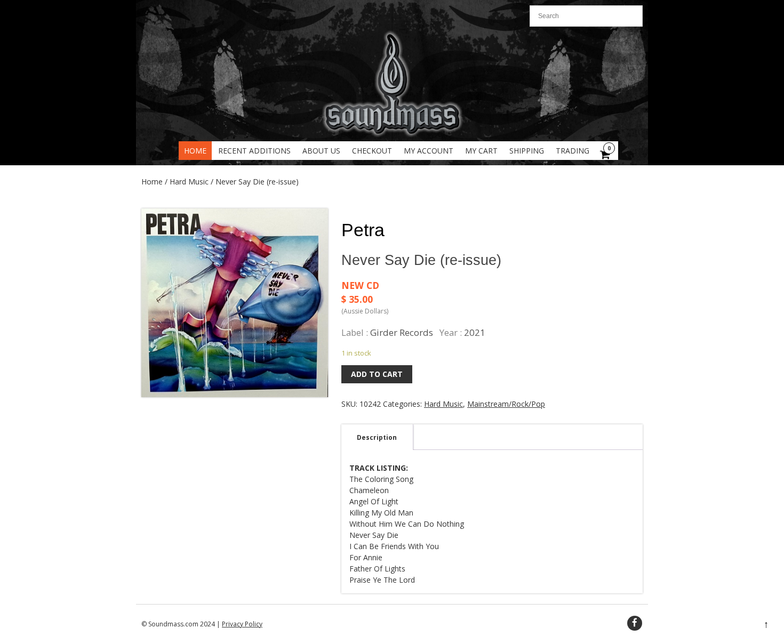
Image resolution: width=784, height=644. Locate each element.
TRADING (572, 151)
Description (377, 437)
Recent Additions (254, 151)
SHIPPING (526, 151)
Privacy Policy (242, 624)
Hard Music (189, 181)
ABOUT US (321, 151)
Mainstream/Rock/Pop (506, 404)
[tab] (376, 437)
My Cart (481, 151)
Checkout (372, 151)
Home (195, 151)
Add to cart (377, 374)
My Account (428, 151)
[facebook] (635, 623)
